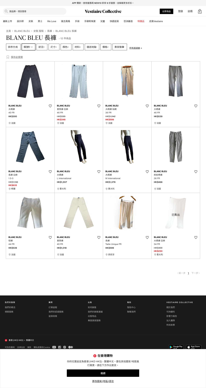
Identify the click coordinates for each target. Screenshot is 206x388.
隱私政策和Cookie (42, 347)
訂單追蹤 (53, 307)
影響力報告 (171, 316)
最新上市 (7, 21)
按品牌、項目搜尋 (17, 11)
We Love (51, 21)
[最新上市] (14, 21)
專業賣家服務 (94, 320)
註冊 (190, 11)
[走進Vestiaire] (165, 21)
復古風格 (65, 21)
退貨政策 (53, 316)
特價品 (141, 21)
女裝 (31, 21)
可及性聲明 (10, 347)
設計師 (20, 21)
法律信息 (21, 347)
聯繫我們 (131, 311)
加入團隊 (170, 320)
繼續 (103, 373)
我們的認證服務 (56, 311)
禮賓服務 (9, 311)
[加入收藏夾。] (50, 106)
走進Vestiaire (156, 21)
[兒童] (107, 21)
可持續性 (170, 311)
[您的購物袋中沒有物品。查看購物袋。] (200, 11)
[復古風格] (72, 21)
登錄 (180, 11)
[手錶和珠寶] (98, 21)
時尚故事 (170, 325)
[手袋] (82, 21)
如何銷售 (92, 307)
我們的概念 (10, 307)
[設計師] (26, 21)
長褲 (49, 31)
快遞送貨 (114, 21)
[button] (200, 11)
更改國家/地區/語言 (103, 381)
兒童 (102, 21)
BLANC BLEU (22, 31)
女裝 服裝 (38, 31)
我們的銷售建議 (95, 311)
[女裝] (35, 21)
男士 (40, 21)
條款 (29, 347)
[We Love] (58, 21)
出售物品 (166, 11)
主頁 (8, 31)
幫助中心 (131, 307)
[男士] (45, 21)
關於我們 (170, 307)
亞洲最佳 (128, 21)
